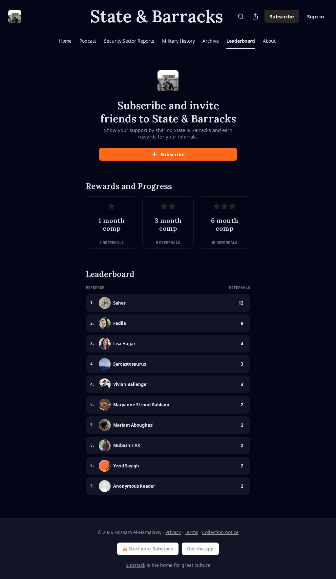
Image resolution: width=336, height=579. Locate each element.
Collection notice (220, 532)
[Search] (240, 16)
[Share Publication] (255, 16)
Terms (191, 532)
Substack (135, 565)
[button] (65, 41)
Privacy (173, 532)
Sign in (315, 16)
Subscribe (282, 16)
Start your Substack (150, 549)
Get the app (200, 549)
